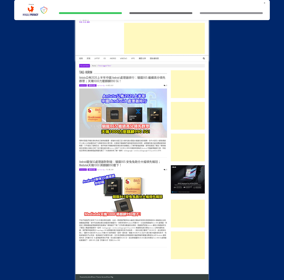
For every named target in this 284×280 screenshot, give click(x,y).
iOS (105, 58)
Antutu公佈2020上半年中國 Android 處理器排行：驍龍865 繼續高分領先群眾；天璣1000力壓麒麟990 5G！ (122, 79)
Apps (133, 58)
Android (113, 58)
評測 (88, 58)
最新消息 (92, 85)
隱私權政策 (154, 58)
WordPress (92, 277)
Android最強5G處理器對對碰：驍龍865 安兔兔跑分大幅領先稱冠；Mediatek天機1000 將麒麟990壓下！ (120, 163)
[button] (90, 13)
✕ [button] (264, 3)
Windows (123, 58)
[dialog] (142, 10)
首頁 (81, 58)
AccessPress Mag (107, 277)
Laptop (97, 58)
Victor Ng (101, 85)
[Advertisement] (164, 38)
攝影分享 (142, 58)
